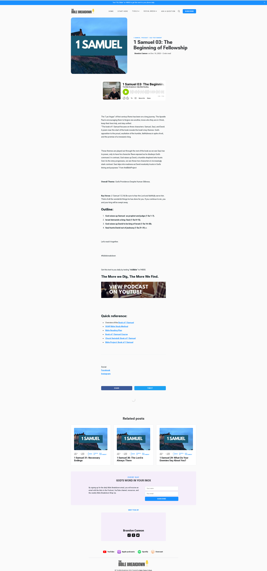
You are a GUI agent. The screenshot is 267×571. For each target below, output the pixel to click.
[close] (264, 2)
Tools (135, 11)
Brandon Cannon (141, 53)
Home (111, 11)
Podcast (144, 37)
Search (179, 11)
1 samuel (137, 37)
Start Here (123, 11)
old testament (155, 37)
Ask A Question (168, 11)
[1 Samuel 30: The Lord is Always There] (133, 439)
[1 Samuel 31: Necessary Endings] (90, 439)
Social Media (149, 11)
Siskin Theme (143, 570)
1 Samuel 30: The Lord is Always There (130, 459)
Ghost (150, 570)
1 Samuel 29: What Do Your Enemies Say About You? (174, 459)
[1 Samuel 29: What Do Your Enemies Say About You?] (176, 439)
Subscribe (189, 11)
